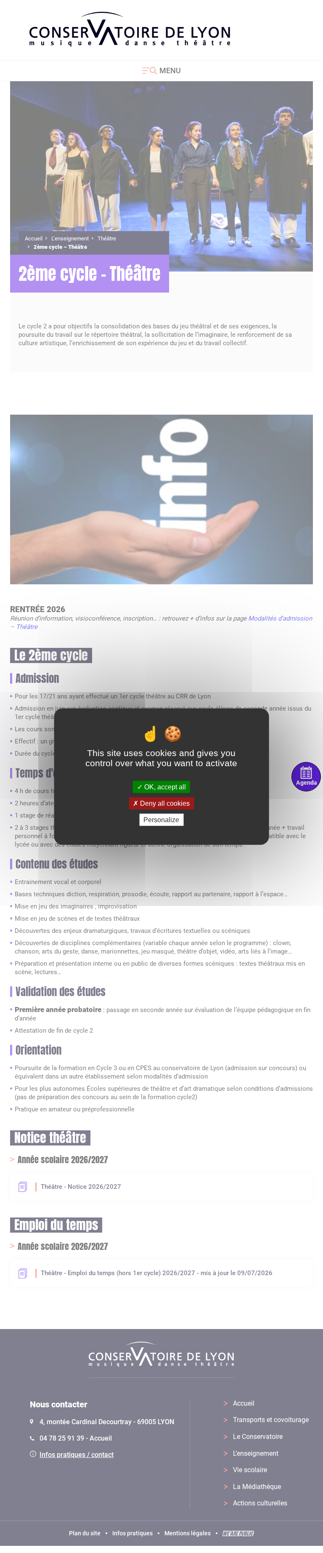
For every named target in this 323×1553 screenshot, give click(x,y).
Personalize (161, 819)
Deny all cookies (164, 803)
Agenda (306, 782)
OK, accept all (164, 786)
